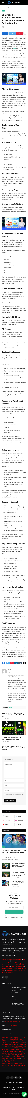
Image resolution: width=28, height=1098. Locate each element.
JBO (18, 1049)
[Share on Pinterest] (19, 33)
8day (10, 968)
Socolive (16, 961)
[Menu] (3, 2)
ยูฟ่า (18, 1055)
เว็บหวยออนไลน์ (11, 1041)
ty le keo (4, 959)
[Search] (25, 2)
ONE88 (4, 966)
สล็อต (3, 964)
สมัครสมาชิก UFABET (12, 1048)
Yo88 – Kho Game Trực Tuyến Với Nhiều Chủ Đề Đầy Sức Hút (18, 883)
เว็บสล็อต (15, 970)
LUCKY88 (18, 964)
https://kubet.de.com (12, 1051)
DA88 (23, 1065)
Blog (3, 11)
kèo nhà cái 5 (16, 1042)
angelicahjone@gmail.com (12, 1021)
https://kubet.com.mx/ (7, 1044)
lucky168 (4, 1067)
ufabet (12, 963)
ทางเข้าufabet (19, 1056)
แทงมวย (8, 961)
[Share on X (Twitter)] (12, 33)
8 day (14, 48)
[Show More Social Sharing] (24, 33)
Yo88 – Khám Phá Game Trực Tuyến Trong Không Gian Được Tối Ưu (18, 874)
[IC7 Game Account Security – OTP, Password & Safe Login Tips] (14, 728)
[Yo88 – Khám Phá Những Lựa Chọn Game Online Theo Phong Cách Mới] (6, 866)
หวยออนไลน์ (19, 1041)
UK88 (22, 964)
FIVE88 (8, 966)
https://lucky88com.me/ (8, 1062)
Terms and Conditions (8, 1087)
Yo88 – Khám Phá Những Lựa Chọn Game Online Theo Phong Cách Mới (18, 865)
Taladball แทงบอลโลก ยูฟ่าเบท (14, 959)
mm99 (3, 968)
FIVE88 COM (16, 1065)
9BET (21, 1055)
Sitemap (14, 1089)
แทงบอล (4, 972)
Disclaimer (18, 1085)
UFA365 (21, 1051)
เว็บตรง (20, 1037)
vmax (20, 1039)
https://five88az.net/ (19, 1063)
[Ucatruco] (14, 2)
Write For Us (20, 1087)
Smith (7, 26)
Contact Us (19, 1082)
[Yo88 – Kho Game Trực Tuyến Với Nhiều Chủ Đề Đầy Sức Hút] (6, 883)
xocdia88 (15, 968)
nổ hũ (18, 1058)
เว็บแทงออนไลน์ (22, 970)
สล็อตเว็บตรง (8, 964)
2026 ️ (13, 996)
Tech (3, 847)
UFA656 (22, 1049)
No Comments (6, 29)
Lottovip (16, 1044)
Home (5, 1082)
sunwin (23, 1042)
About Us (11, 1082)
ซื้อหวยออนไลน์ (14, 1039)
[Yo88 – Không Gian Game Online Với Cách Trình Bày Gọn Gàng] (14, 841)
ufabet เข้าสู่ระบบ (19, 963)
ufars (12, 961)
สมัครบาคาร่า (5, 1049)
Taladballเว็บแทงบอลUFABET (9, 1053)
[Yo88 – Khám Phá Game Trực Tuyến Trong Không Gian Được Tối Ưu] (6, 874)
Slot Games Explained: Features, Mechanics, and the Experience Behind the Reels (13, 748)
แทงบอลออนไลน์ (10, 972)
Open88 (7, 963)
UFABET (4, 1041)
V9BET (6, 1042)
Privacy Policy (14, 917)
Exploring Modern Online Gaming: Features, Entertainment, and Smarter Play (13, 714)
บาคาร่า (7, 1039)
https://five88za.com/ (7, 1063)
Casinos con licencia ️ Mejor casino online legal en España (19, 989)
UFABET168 (13, 1046)
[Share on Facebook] (5, 33)
